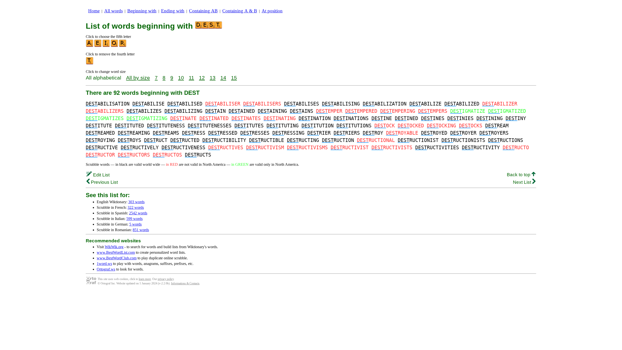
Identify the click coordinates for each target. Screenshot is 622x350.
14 (223, 77)
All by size (138, 77)
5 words (135, 224)
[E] (98, 46)
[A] (90, 46)
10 (181, 77)
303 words (136, 202)
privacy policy (166, 279)
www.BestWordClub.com (117, 258)
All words (113, 10)
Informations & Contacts (185, 283)
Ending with (172, 10)
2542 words (138, 213)
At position (272, 10)
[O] (115, 46)
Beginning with (141, 10)
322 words (136, 207)
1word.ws (104, 264)
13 (213, 77)
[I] (106, 46)
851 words (141, 230)
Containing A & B (239, 10)
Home (94, 10)
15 (234, 77)
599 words (134, 219)
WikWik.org (114, 247)
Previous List (104, 182)
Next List (522, 182)
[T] (90, 63)
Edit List (101, 174)
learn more (145, 279)
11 (191, 77)
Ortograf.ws (106, 269)
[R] (123, 46)
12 (202, 77)
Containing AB (203, 10)
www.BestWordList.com (116, 252)
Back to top (519, 174)
